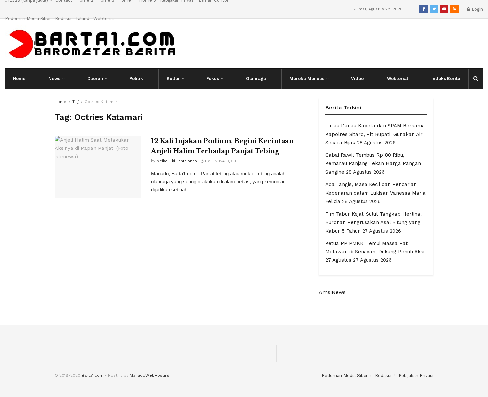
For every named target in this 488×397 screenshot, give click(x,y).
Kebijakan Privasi (416, 375)
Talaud (82, 18)
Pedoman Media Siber (28, 18)
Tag (75, 101)
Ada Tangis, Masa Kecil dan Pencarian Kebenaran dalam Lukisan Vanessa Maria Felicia (375, 192)
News (54, 78)
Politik (136, 78)
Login (476, 9)
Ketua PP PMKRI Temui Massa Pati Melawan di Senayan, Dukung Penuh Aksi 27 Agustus (374, 251)
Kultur (173, 78)
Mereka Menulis (306, 78)
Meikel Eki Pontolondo (177, 161)
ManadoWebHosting (149, 375)
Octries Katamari (101, 101)
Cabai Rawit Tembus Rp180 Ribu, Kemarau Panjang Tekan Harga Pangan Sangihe (373, 163)
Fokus (212, 78)
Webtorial (103, 18)
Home (19, 78)
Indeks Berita (445, 78)
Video (357, 78)
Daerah (95, 78)
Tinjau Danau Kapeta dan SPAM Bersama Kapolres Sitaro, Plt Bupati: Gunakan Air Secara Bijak (375, 134)
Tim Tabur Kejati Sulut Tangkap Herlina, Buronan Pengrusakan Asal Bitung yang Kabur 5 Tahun (373, 222)
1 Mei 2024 (214, 161)
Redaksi (63, 18)
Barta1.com (92, 375)
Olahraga (256, 78)
